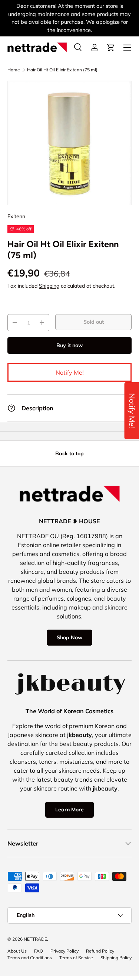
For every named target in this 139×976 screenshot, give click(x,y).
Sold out (93, 322)
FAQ (38, 951)
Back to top (69, 453)
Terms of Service (76, 957)
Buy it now (69, 345)
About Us (17, 951)
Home (13, 70)
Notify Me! (70, 372)
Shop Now (69, 637)
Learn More (69, 809)
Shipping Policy (116, 957)
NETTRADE (35, 939)
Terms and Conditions (29, 957)
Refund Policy (100, 951)
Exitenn (16, 216)
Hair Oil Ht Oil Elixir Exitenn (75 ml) (62, 70)
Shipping (49, 285)
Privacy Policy (64, 951)
